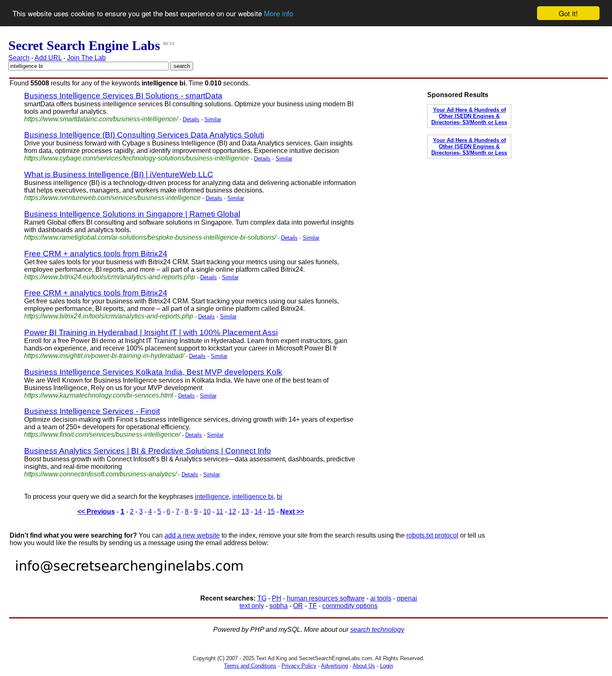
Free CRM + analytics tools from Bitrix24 (95, 253)
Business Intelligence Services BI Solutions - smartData (123, 95)
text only (251, 605)
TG (261, 598)
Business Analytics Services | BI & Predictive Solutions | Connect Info (147, 450)
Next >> (292, 511)
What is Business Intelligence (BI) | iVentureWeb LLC (118, 174)
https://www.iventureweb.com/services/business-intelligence (112, 197)
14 (258, 511)
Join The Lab (86, 57)
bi (279, 496)
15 (271, 511)
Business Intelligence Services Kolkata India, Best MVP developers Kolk (153, 372)
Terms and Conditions (250, 666)
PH (276, 598)
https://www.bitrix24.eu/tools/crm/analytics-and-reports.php (109, 276)
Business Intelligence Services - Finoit (92, 411)
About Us (364, 666)
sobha (278, 605)
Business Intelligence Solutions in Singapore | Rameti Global (132, 214)
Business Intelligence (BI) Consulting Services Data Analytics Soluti (144, 134)
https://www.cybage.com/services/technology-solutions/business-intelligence (136, 158)
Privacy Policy (298, 666)
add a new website (192, 535)
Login (386, 666)
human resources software (326, 598)
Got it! (568, 13)
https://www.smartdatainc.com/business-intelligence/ (101, 119)
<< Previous (96, 511)
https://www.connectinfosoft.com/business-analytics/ (100, 474)
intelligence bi (253, 496)
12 (232, 511)
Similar (212, 119)
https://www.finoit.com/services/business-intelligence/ (102, 434)
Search (19, 57)
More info (278, 13)
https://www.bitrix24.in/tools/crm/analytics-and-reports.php (108, 316)
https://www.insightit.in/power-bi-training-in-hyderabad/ (104, 355)
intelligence (212, 496)
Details (191, 119)
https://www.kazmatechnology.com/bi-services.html (98, 395)
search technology (377, 629)
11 (219, 511)
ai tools (380, 598)
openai (407, 598)
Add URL (48, 57)
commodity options (350, 605)
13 (245, 511)
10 (207, 511)
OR (298, 605)
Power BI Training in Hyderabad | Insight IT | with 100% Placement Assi (151, 332)
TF (312, 605)
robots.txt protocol (432, 535)
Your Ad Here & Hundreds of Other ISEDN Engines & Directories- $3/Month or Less (469, 116)
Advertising (334, 666)
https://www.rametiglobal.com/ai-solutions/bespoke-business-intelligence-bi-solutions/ (150, 237)
